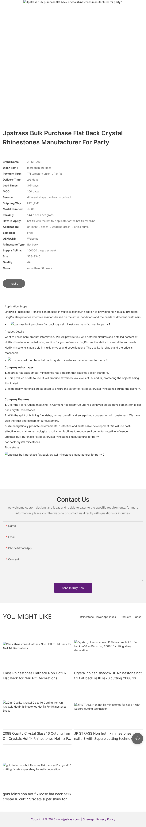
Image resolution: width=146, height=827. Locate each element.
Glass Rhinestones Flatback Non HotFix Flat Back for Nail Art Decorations (35, 675)
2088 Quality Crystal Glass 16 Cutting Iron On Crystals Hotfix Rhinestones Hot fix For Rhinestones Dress (37, 736)
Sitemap (89, 819)
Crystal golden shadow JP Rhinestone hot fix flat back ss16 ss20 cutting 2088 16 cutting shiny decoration (108, 676)
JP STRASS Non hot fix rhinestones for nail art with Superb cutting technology (105, 736)
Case (138, 616)
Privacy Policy (105, 819)
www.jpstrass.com (68, 819)
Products (125, 616)
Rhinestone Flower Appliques (98, 616)
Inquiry (14, 283)
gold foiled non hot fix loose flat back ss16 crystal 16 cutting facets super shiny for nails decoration (37, 797)
